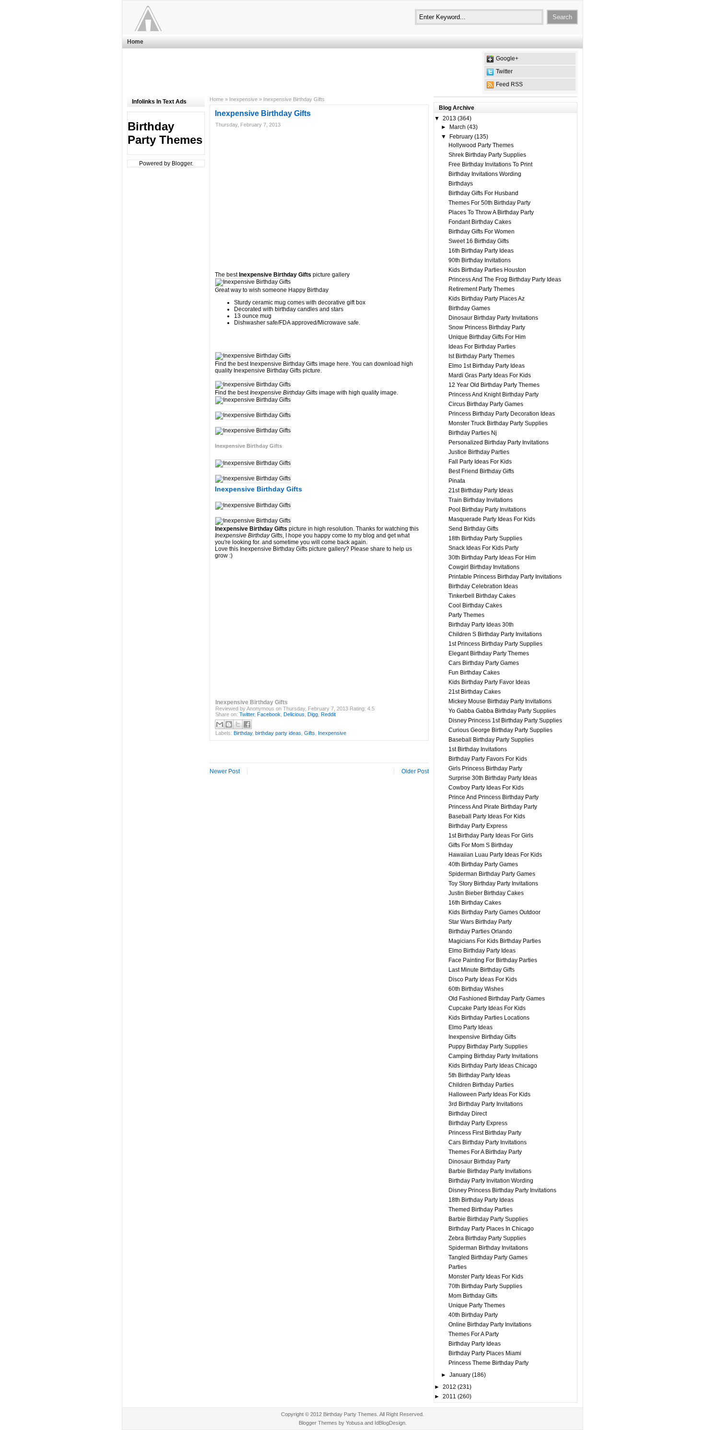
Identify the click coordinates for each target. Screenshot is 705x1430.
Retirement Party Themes (481, 289)
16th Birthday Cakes (474, 902)
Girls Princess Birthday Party (485, 768)
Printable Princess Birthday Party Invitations (505, 576)
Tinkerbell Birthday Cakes (482, 596)
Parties (457, 1267)
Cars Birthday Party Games (483, 663)
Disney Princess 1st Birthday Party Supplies (505, 720)
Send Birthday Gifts (473, 528)
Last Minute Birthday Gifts (481, 969)
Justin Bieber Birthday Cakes (486, 893)
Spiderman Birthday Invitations (488, 1247)
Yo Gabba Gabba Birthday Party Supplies (502, 711)
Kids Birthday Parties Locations (488, 1017)
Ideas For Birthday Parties (482, 346)
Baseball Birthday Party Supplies (491, 739)
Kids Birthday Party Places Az (486, 298)
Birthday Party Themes (165, 133)
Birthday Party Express (477, 826)
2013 (449, 118)
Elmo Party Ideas (470, 1027)
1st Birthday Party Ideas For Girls (490, 835)
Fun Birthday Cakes (474, 672)
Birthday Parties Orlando (480, 931)
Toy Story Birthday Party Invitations (493, 883)
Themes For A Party (473, 1334)
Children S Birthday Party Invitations (495, 634)
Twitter (504, 71)
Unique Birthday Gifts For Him (487, 337)
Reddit (328, 714)
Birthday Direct (467, 1113)
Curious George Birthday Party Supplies (500, 730)
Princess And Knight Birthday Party (493, 394)
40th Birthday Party (473, 1315)
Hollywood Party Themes (481, 145)
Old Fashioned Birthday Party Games (496, 998)
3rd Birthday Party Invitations (485, 1104)
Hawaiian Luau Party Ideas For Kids (495, 854)
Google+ (507, 58)
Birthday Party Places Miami (484, 1353)
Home (135, 41)
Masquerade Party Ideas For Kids (491, 519)
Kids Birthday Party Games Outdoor (494, 912)
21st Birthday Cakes (474, 691)
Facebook (269, 714)
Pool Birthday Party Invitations (487, 509)
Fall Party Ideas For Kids (480, 461)
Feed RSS (509, 84)
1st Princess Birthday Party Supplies (495, 643)
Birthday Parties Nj (472, 433)
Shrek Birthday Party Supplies (487, 154)
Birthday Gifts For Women (481, 231)
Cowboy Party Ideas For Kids (486, 787)
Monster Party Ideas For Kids (485, 1276)
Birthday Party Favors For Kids (487, 759)
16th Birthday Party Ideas (481, 250)
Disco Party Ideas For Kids (482, 979)
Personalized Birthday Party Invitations (498, 442)
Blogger (182, 163)
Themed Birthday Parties (480, 1209)
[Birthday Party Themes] (186, 16)
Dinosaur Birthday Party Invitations (493, 317)
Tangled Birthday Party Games (488, 1257)
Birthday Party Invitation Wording (490, 1180)
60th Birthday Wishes (476, 989)
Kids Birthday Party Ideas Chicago (492, 1065)
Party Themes (466, 615)
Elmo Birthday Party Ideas (482, 950)
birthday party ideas (278, 733)
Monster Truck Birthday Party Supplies (498, 423)
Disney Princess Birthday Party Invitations (502, 1190)
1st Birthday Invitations (477, 749)
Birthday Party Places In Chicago (491, 1228)
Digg (312, 714)
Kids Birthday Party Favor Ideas (489, 682)
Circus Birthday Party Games (485, 404)
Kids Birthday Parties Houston (487, 270)
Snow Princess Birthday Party (486, 327)
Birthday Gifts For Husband (483, 193)
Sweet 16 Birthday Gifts (478, 241)
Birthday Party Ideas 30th (481, 624)
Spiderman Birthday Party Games (491, 874)
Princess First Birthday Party (484, 1132)
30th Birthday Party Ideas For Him (492, 557)
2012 (449, 1386)
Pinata (456, 480)
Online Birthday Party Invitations (489, 1324)
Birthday (243, 733)
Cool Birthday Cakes (475, 605)
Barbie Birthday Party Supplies (488, 1219)
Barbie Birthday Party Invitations (489, 1171)
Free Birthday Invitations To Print (490, 164)
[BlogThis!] (229, 724)
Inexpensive (243, 99)
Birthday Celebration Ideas (483, 586)
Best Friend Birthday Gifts (481, 471)
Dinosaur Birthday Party (479, 1161)
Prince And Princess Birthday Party (493, 797)
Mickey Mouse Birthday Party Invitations (500, 701)
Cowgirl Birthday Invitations (483, 567)
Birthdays (460, 183)
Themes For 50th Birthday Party (489, 202)
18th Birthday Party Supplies (485, 538)
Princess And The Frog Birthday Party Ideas (504, 279)
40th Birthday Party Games (483, 864)
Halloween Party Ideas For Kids (489, 1094)
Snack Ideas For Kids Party (483, 548)
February (461, 136)
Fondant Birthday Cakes (479, 222)
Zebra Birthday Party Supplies (487, 1238)
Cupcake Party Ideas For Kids (487, 1008)
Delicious (294, 714)
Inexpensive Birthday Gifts (482, 1037)
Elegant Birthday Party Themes (488, 653)
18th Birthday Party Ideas (481, 1200)
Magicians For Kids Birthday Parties (494, 941)
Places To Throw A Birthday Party (491, 212)
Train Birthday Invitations (480, 500)
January (459, 1375)
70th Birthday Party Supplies (485, 1286)
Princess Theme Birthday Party (488, 1363)
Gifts (309, 733)
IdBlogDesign (390, 1423)
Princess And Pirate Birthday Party (492, 806)
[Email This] (219, 724)
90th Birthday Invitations (479, 260)
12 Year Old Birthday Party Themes (494, 385)
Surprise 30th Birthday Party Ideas (492, 778)
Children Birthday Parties (481, 1084)
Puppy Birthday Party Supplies (488, 1046)
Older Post (415, 771)
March (457, 127)
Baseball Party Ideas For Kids (486, 816)
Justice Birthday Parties (478, 452)
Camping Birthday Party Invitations (493, 1056)
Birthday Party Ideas (474, 1343)
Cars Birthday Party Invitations (487, 1142)
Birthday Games (469, 308)
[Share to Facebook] (247, 724)
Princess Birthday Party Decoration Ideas (501, 413)
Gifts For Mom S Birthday (480, 845)
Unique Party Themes (476, 1305)
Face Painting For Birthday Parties (492, 960)
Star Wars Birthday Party (480, 921)
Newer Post (225, 771)
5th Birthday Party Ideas (479, 1075)
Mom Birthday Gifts (472, 1295)
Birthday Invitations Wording (484, 174)
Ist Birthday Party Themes (481, 356)
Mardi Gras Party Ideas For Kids (489, 375)
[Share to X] (238, 724)
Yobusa (354, 1423)
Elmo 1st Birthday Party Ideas (486, 365)
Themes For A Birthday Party (485, 1152)
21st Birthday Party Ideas (480, 490)
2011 (449, 1396)
